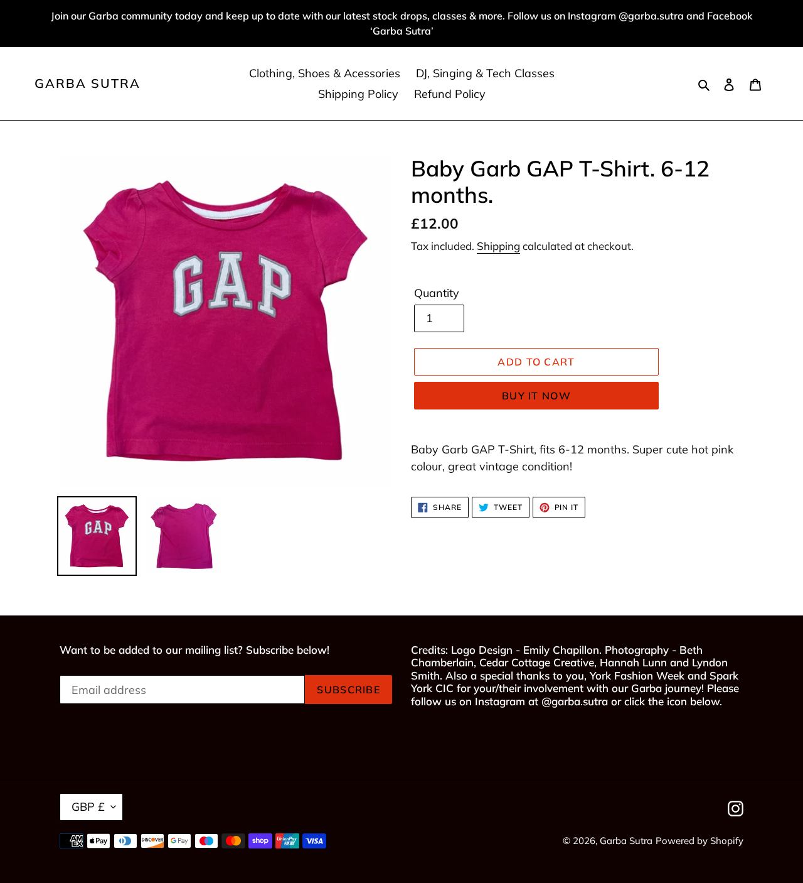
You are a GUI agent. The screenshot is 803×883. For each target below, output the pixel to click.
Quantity (436, 293)
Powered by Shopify (699, 841)
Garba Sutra (88, 83)
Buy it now (536, 395)
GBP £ (88, 806)
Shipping (498, 245)
